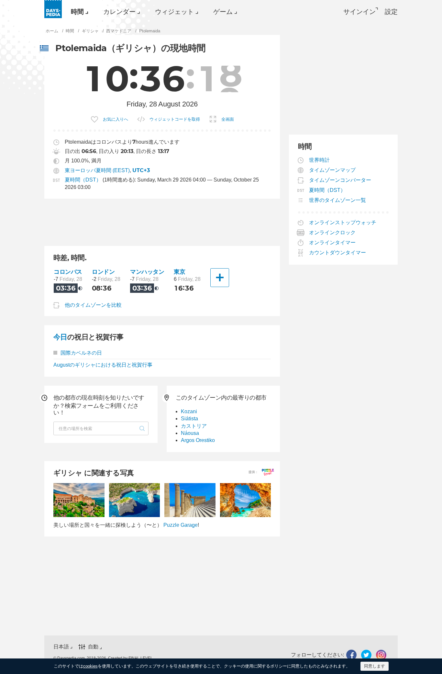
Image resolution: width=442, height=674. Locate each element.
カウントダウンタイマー (337, 252)
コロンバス (68, 271)
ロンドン (103, 271)
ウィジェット (174, 11)
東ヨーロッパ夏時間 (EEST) (97, 170)
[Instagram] (381, 654)
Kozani (189, 411)
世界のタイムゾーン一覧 (337, 200)
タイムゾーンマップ (332, 170)
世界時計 (319, 160)
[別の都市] (219, 277)
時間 (77, 12)
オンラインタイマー (332, 242)
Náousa (190, 433)
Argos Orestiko (198, 440)
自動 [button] (93, 647)
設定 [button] (391, 11)
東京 (179, 271)
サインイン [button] (359, 11)
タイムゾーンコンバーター (340, 180)
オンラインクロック (332, 232)
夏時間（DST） (83, 179)
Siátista (189, 418)
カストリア (194, 426)
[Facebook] (351, 654)
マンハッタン (147, 271)
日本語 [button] (61, 646)
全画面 (227, 119)
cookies (90, 666)
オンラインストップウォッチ (342, 222)
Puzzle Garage (180, 525)
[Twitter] (366, 654)
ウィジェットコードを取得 (174, 119)
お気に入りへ (115, 119)
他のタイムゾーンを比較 (93, 305)
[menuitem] (78, 11)
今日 (60, 337)
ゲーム (223, 11)
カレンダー (119, 11)
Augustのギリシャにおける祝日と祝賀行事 (102, 365)
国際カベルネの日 (81, 353)
